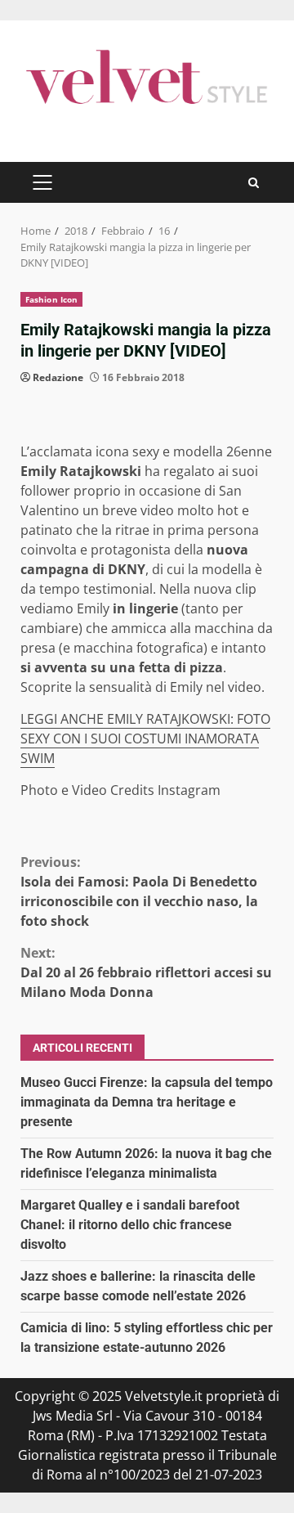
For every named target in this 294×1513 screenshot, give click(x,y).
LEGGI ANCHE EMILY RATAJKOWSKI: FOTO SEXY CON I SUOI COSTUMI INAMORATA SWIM (145, 738)
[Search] (253, 183)
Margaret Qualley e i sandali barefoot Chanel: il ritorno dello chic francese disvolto (129, 1224)
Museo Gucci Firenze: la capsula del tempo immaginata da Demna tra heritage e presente (146, 1102)
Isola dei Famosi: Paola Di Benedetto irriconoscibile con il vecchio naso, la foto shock (139, 891)
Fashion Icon (51, 299)
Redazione (58, 377)
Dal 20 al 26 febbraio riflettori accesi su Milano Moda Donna (146, 972)
